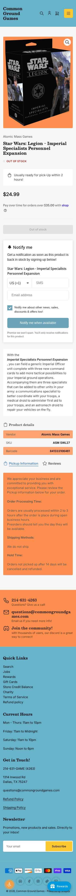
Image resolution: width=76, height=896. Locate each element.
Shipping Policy (14, 807)
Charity (8, 692)
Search (8, 667)
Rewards (9, 677)
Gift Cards (10, 682)
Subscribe (59, 846)
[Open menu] (68, 13)
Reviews (54, 463)
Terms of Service (15, 697)
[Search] (41, 13)
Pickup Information (23, 463)
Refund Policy (13, 799)
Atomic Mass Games (17, 136)
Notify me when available (38, 323)
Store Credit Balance (18, 687)
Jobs (6, 672)
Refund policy (13, 702)
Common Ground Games (30, 891)
